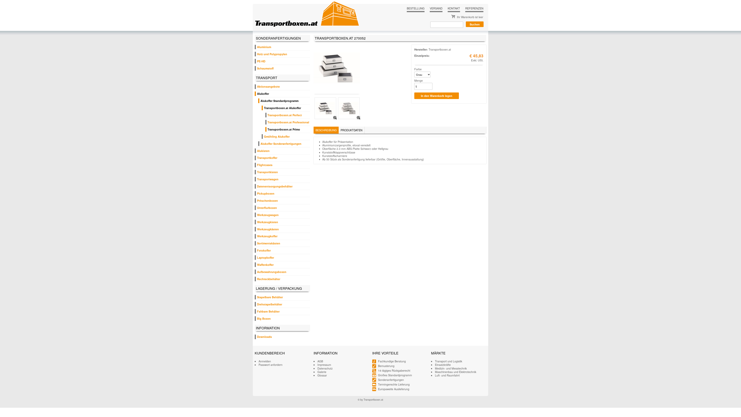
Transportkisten (267, 172)
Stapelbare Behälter (270, 297)
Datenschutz (325, 368)
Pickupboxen (265, 193)
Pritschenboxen (267, 201)
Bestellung (416, 8)
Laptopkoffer (265, 257)
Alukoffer (263, 94)
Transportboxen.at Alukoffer (282, 108)
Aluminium (264, 47)
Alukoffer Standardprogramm (280, 101)
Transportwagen (267, 179)
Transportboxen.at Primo (283, 129)
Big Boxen (264, 318)
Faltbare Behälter (268, 311)
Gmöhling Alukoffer (277, 136)
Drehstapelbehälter (269, 304)
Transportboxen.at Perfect (284, 115)
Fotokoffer (264, 250)
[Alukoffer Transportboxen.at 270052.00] (358, 118)
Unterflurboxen (267, 208)
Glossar (322, 375)
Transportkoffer (267, 158)
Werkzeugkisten (267, 222)
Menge (418, 80)
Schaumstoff (265, 68)
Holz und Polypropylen (272, 54)
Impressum (324, 365)
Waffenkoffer (265, 265)
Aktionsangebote (268, 86)
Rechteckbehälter (268, 279)
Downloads (264, 337)
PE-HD (261, 61)
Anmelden (265, 361)
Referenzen (474, 8)
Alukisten (263, 151)
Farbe (418, 69)
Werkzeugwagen (268, 215)
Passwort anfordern (271, 365)
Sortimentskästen (268, 243)
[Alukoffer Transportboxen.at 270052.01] (335, 118)
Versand (436, 8)
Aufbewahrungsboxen (271, 272)
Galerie (321, 372)
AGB (320, 361)
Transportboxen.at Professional (288, 122)
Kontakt (454, 8)
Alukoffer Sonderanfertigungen (281, 144)
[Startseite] (307, 14)
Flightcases (264, 165)
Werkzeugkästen (268, 229)
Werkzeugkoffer (267, 236)
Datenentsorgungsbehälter (275, 186)
